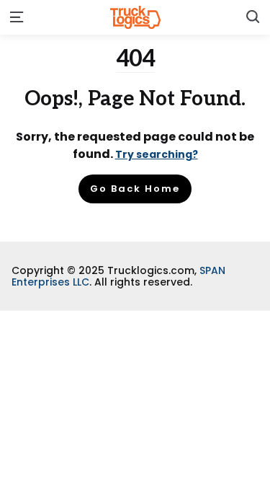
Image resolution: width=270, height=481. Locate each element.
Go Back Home (135, 188)
